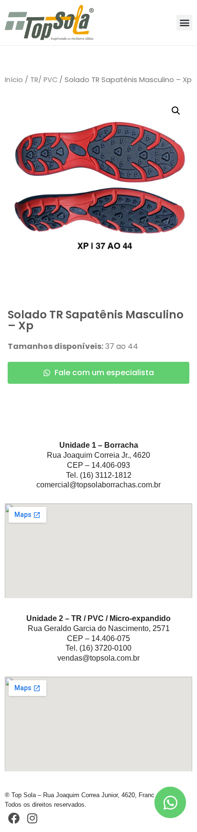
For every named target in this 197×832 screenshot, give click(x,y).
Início (14, 79)
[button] (184, 23)
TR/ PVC (43, 79)
